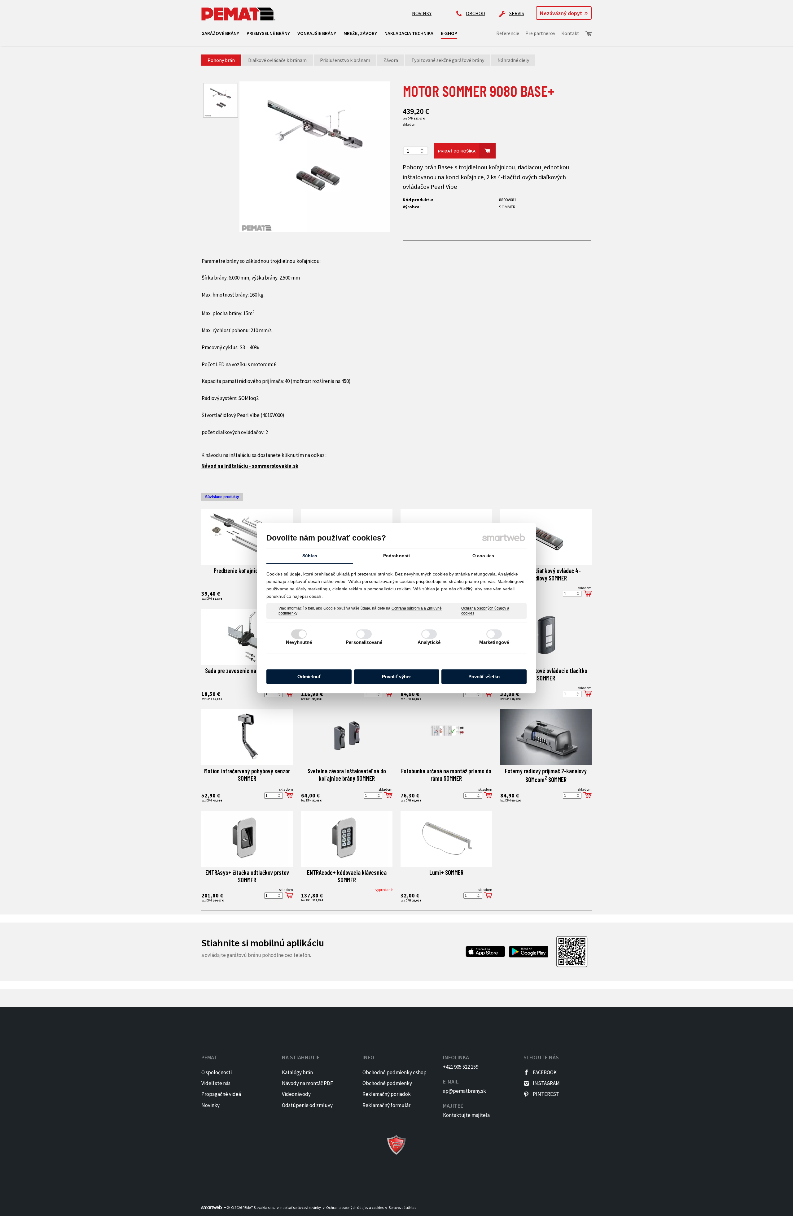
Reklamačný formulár (386, 1105)
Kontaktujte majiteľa (466, 1115)
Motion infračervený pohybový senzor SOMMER (247, 774)
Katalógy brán (297, 1072)
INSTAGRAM (546, 1083)
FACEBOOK (545, 1072)
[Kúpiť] (587, 593)
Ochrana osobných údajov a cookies (485, 610)
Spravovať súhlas (402, 1207)
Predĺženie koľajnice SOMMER (247, 570)
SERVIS (516, 13)
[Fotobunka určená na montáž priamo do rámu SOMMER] (446, 737)
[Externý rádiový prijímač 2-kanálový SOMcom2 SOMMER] (546, 737)
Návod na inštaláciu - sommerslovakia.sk (249, 466)
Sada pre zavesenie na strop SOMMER (247, 670)
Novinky (210, 1105)
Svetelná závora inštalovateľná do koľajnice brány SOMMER (347, 774)
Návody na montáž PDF (307, 1083)
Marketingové (494, 642)
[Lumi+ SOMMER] (446, 839)
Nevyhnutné (299, 642)
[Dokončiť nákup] (588, 34)
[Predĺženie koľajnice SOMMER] (247, 537)
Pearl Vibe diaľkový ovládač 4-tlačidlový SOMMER (546, 574)
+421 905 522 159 (460, 1066)
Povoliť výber (396, 676)
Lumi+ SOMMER (446, 872)
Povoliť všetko (484, 676)
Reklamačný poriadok (386, 1094)
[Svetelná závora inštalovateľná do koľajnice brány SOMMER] (346, 737)
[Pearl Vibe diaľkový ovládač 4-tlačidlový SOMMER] (546, 537)
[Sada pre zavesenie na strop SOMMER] (247, 637)
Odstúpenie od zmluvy (307, 1105)
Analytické (429, 642)
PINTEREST (546, 1094)
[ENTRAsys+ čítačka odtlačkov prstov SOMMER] (247, 839)
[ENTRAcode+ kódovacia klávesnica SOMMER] (346, 839)
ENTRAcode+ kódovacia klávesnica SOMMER (347, 876)
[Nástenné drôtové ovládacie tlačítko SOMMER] (546, 637)
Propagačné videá (221, 1094)
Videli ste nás (216, 1083)
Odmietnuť (309, 676)
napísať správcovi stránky (300, 1207)
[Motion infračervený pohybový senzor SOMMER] (247, 737)
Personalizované (364, 642)
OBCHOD (475, 13)
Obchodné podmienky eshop (394, 1072)
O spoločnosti (216, 1072)
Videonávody (296, 1094)
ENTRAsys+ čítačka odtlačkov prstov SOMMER (247, 876)
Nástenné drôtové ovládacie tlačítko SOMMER (546, 674)
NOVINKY (422, 13)
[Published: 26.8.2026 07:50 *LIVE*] (226, 1207)
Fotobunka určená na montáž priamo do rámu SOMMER (447, 774)
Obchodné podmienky (387, 1083)
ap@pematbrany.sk (464, 1091)
